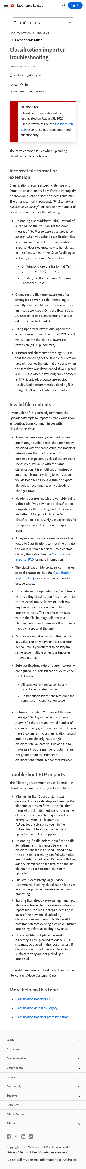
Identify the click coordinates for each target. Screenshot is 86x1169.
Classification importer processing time (41, 1017)
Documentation (20, 33)
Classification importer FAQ (34, 999)
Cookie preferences (52, 1152)
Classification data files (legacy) (36, 1008)
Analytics (42, 33)
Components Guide (28, 40)
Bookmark (19, 75)
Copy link (37, 75)
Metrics (24, 84)
